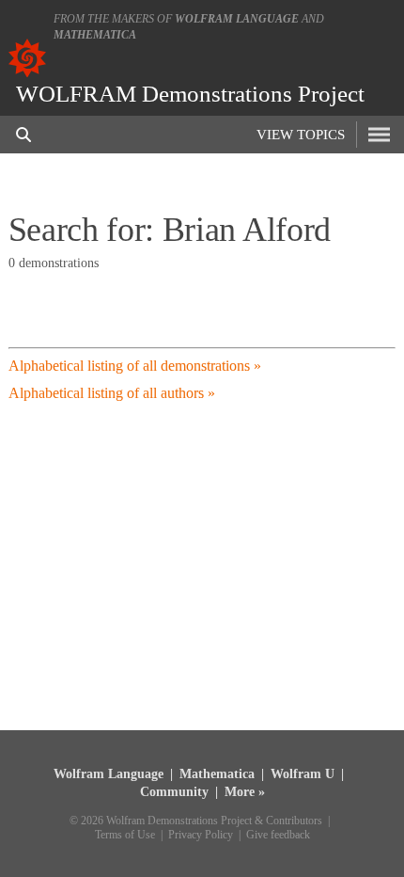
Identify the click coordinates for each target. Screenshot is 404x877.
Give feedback (278, 834)
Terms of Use (125, 834)
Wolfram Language (237, 18)
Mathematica (95, 34)
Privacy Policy (200, 834)
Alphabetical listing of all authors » (111, 393)
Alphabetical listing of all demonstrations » (134, 366)
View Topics (300, 134)
